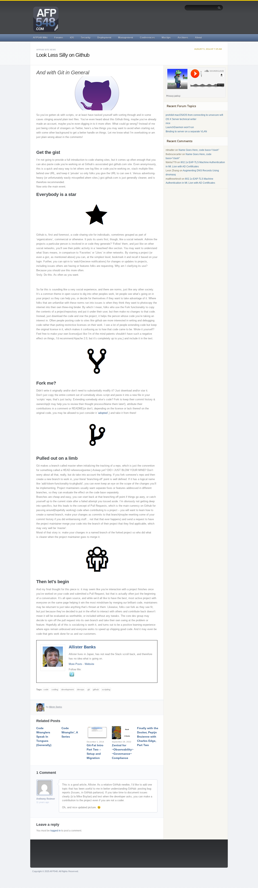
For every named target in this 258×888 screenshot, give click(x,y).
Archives (183, 37)
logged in (55, 830)
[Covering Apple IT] (44, 19)
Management (125, 37)
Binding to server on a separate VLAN (186, 131)
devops (80, 689)
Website (89, 663)
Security (86, 37)
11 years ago (42, 802)
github (96, 689)
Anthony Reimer (45, 798)
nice (168, 123)
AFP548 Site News (46, 50)
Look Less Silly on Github (62, 55)
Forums (58, 37)
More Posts (75, 663)
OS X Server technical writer (181, 119)
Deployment (104, 37)
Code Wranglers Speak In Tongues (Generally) (43, 737)
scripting (106, 689)
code (46, 689)
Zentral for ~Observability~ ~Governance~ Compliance (122, 752)
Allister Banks (82, 647)
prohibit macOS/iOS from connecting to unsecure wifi (194, 115)
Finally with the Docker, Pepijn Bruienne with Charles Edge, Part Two (147, 737)
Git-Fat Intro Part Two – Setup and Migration (95, 752)
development (67, 689)
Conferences (147, 37)
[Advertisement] (149, 21)
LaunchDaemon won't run (180, 127)
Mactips (166, 37)
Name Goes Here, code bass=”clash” (199, 150)
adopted (102, 412)
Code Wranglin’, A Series (69, 732)
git (88, 689)
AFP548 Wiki (40, 37)
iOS (72, 37)
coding (55, 689)
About (198, 37)
